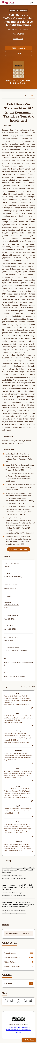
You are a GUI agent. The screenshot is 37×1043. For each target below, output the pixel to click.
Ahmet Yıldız (18, 39)
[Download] (31, 983)
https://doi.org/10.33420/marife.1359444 (14, 878)
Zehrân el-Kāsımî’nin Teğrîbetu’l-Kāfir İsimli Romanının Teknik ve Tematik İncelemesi (18, 870)
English (31, 2)
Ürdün (20, 443)
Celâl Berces (12, 443)
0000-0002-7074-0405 (11, 605)
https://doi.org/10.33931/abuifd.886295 (20, 533)
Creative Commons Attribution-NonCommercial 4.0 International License (18, 1029)
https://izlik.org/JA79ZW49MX (15, 676)
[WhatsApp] (12, 1001)
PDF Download (17, 48)
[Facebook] (6, 1001)
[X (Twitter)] (18, 1001)
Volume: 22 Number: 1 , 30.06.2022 (18, 934)
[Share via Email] (31, 1001)
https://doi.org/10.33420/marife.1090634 (16, 704)
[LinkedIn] (25, 1001)
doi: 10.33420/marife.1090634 (13, 777)
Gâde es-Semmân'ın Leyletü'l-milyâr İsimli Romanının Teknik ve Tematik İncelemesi (17, 887)
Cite (17, 53)
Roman (20, 441)
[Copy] (31, 708)
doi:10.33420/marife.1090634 (13, 722)
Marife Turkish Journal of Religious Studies (18, 81)
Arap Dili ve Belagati (9, 441)
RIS (23, 686)
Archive (5, 925)
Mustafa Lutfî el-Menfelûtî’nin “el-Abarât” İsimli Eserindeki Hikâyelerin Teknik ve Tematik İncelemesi (18, 905)
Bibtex (33, 686)
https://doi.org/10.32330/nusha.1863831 (14, 913)
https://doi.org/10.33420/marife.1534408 (14, 895)
